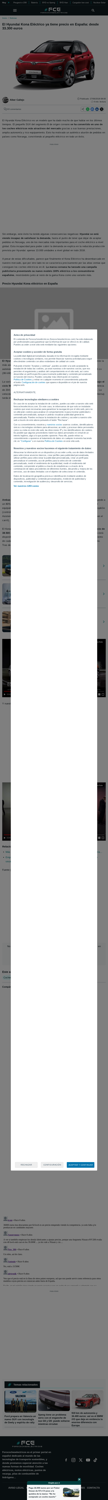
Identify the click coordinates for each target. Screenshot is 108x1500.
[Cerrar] (79, 1479)
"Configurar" (26, 441)
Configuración (52, 1165)
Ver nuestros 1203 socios (26, 486)
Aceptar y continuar (80, 1165)
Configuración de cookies (34, 382)
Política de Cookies (23, 379)
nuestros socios (54, 424)
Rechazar (26, 1165)
